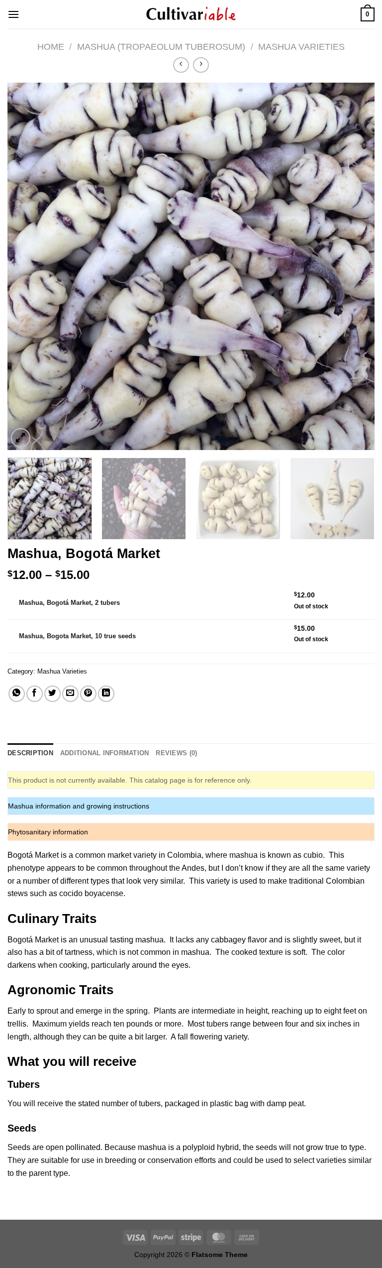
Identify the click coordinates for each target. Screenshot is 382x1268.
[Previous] (27, 266)
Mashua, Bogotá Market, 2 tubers (69, 602)
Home (50, 46)
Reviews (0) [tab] (176, 753)
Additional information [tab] (104, 753)
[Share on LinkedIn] (106, 694)
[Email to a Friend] (70, 694)
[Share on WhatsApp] (16, 694)
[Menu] (13, 14)
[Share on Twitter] (52, 694)
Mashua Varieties (301, 46)
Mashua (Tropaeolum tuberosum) (161, 46)
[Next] (355, 266)
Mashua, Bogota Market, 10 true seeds (77, 636)
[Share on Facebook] (34, 694)
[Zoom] (20, 438)
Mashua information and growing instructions (78, 806)
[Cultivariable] (191, 14)
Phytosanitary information (48, 832)
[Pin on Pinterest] (88, 694)
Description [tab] (30, 753)
